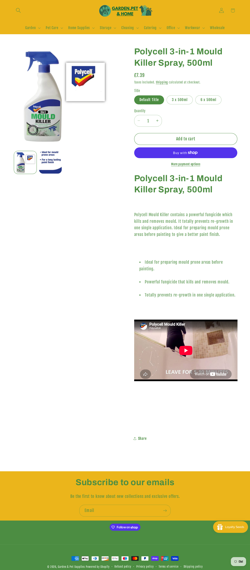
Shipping (162, 82)
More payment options (185, 164)
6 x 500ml (208, 99)
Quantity (140, 111)
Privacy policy (145, 566)
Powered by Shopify (97, 567)
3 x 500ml (180, 99)
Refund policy (122, 566)
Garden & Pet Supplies (71, 567)
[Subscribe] (165, 511)
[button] (18, 10)
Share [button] (142, 438)
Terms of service (169, 566)
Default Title (149, 99)
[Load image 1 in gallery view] (25, 162)
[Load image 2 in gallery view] (50, 162)
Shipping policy (193, 566)
